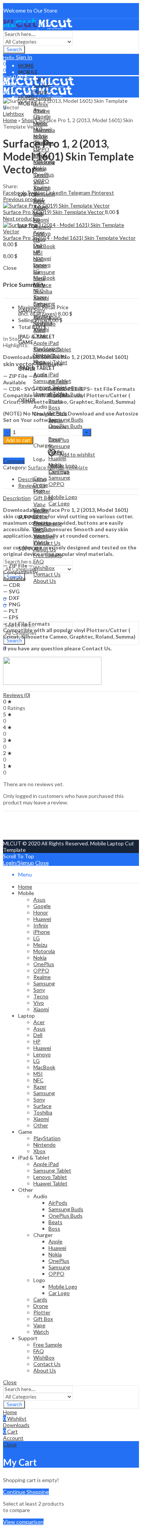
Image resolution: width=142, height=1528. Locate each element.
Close (42, 862)
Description (17, 498)
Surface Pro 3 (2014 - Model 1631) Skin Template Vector (69, 237)
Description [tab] (32, 479)
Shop (28, 120)
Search (14, 49)
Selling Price (32, 320)
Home (10, 120)
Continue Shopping (26, 1492)
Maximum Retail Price (43, 310)
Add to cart (18, 440)
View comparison (23, 1522)
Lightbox (13, 113)
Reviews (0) (16, 695)
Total (24, 327)
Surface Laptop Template (58, 467)
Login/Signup (18, 862)
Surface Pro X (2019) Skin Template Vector (54, 212)
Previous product (23, 199)
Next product (19, 218)
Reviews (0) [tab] (31, 485)
